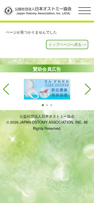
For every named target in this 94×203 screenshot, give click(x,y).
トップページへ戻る (65, 44)
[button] (43, 105)
